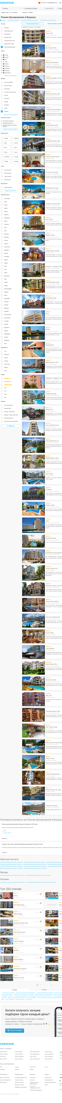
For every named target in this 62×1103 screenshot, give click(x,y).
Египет (6, 55)
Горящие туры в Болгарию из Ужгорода (23, 994)
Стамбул (6, 321)
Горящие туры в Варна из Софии (44, 992)
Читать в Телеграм (16, 1030)
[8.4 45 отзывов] (33, 778)
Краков (6, 253)
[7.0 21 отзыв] (33, 333)
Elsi (4, 831)
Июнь (15, 147)
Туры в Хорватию (49, 1054)
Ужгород (6, 224)
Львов (5, 205)
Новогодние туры (8, 31)
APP (5, 397)
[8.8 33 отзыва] (33, 192)
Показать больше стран (11, 75)
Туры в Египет (3, 1051)
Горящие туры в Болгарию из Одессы (17, 997)
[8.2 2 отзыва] (33, 572)
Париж (6, 263)
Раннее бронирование (9, 47)
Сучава (6, 337)
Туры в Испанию (19, 1054)
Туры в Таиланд (19, 1059)
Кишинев (6, 237)
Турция (6, 57)
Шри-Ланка (8, 72)
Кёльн (5, 295)
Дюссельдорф (7, 288)
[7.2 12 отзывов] (33, 144)
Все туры (6, 27)
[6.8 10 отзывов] (33, 493)
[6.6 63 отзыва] (33, 699)
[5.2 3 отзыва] (33, 525)
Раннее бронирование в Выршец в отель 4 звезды (12, 875)
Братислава (7, 317)
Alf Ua (5, 370)
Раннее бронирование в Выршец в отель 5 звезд (38, 875)
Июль (5, 152)
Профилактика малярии (21, 1087)
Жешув (6, 259)
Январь (6, 138)
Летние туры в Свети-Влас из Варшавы (25, 992)
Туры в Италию (48, 1059)
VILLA (5, 394)
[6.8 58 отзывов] (33, 746)
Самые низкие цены (32, 23)
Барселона (7, 276)
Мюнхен (6, 292)
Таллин (6, 240)
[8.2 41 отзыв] (33, 254)
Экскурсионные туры (9, 40)
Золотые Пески (8, 85)
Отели (46, 1084)
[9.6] (33, 605)
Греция (6, 63)
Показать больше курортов (10, 114)
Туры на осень (7, 170)
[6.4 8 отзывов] (33, 317)
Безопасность (3, 1082)
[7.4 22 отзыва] (33, 286)
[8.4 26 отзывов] (33, 176)
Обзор (5, 108)
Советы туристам (19, 1082)
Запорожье (7, 217)
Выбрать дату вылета (10, 190)
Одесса (6, 211)
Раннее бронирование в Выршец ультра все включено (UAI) (41, 882)
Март (5, 143)
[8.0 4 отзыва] (33, 715)
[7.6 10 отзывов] (33, 97)
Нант (5, 269)
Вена (5, 279)
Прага (5, 272)
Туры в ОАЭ (3, 1056)
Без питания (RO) (8, 405)
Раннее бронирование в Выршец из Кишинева (11, 866)
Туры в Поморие (10, 999)
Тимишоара (7, 334)
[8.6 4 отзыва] (33, 413)
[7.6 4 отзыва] (33, 366)
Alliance (6, 367)
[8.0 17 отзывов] (33, 82)
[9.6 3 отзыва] (33, 730)
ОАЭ (6, 59)
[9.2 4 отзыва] (33, 301)
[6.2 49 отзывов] (33, 652)
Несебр (6, 101)
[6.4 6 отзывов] (33, 270)
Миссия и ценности (4, 1077)
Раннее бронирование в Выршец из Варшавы (35, 866)
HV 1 (5, 391)
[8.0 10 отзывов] (33, 556)
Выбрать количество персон (10, 129)
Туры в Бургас (28, 999)
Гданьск (6, 330)
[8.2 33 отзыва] (33, 129)
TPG (5, 351)
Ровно (5, 221)
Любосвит (2, 1069)
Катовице (6, 256)
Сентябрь (6, 156)
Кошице (6, 324)
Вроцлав (6, 308)
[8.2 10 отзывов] (33, 66)
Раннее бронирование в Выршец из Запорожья (34, 864)
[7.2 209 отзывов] (33, 541)
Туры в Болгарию (19, 999)
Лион (5, 266)
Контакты (32, 1080)
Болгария (7, 68)
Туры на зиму (7, 173)
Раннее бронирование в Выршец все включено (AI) (12, 882)
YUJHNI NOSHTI (7, 832)
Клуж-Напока (7, 314)
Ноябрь (6, 161)
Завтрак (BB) (7, 408)
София (5, 282)
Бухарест (6, 311)
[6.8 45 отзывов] (33, 445)
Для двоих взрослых (8, 123)
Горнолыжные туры (9, 43)
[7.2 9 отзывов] (33, 636)
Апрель (16, 143)
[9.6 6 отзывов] (33, 50)
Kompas (6, 361)
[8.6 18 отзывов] (33, 207)
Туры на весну (7, 176)
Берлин (6, 285)
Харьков (6, 214)
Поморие (6, 105)
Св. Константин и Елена (10, 92)
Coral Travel (7, 364)
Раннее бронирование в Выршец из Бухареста (35, 868)
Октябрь (16, 156)
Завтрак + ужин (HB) (9, 411)
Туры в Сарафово (31, 997)
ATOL (5, 829)
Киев (5, 201)
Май (5, 147)
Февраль (16, 138)
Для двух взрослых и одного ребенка (10, 125)
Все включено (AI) (8, 418)
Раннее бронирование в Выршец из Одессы (10, 864)
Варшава (6, 250)
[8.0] (33, 397)
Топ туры (14, 989)
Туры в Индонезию (34, 1054)
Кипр (6, 61)
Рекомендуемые (49, 1080)
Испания (7, 66)
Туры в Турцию (3, 1054)
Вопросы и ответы (19, 1084)
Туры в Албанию (49, 1056)
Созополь (6, 98)
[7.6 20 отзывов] (33, 429)
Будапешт (6, 327)
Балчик (6, 95)
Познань (6, 301)
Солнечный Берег (8, 82)
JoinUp (6, 357)
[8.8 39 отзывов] (33, 509)
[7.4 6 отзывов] (33, 349)
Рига (5, 230)
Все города (7, 198)
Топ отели (44, 989)
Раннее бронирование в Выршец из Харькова (11, 862)
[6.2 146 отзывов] (33, 793)
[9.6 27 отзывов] (33, 668)
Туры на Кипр (3, 1059)
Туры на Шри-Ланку (35, 1051)
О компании (33, 1077)
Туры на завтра (8, 187)
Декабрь (16, 161)
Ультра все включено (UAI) (11, 421)
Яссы (5, 343)
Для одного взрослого (8, 121)
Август (16, 152)
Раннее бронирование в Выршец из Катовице (11, 868)
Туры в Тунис (33, 1056)
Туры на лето (7, 179)
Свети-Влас (7, 88)
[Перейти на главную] (7, 1044)
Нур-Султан (7, 246)
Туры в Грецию (18, 1051)
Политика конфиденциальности (35, 1087)
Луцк (5, 227)
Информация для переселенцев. (34, 1083)
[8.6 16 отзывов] (33, 36)
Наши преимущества (5, 1080)
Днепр (5, 208)
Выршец (6, 111)
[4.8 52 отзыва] (33, 808)
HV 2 (5, 387)
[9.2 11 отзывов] (33, 589)
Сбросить (11, 426)
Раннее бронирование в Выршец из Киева (34, 862)
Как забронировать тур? (21, 1077)
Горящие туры (7, 37)
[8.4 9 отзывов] (33, 160)
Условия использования (36, 1090)
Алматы (6, 243)
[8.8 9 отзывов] (33, 762)
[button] (23, 35)
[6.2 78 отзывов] (33, 462)
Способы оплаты (19, 1080)
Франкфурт (7, 298)
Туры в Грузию (48, 1051)
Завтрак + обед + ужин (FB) (11, 415)
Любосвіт (6, 354)
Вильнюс (6, 234)
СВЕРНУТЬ (4, 838)
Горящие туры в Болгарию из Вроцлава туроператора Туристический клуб (33, 996)
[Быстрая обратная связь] (60, 2)
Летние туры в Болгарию (8, 992)
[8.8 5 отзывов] (33, 223)
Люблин (6, 305)
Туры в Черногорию (35, 1059)
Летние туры (7, 34)
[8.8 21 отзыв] (33, 683)
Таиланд (7, 70)
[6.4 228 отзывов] (33, 239)
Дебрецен (6, 340)
